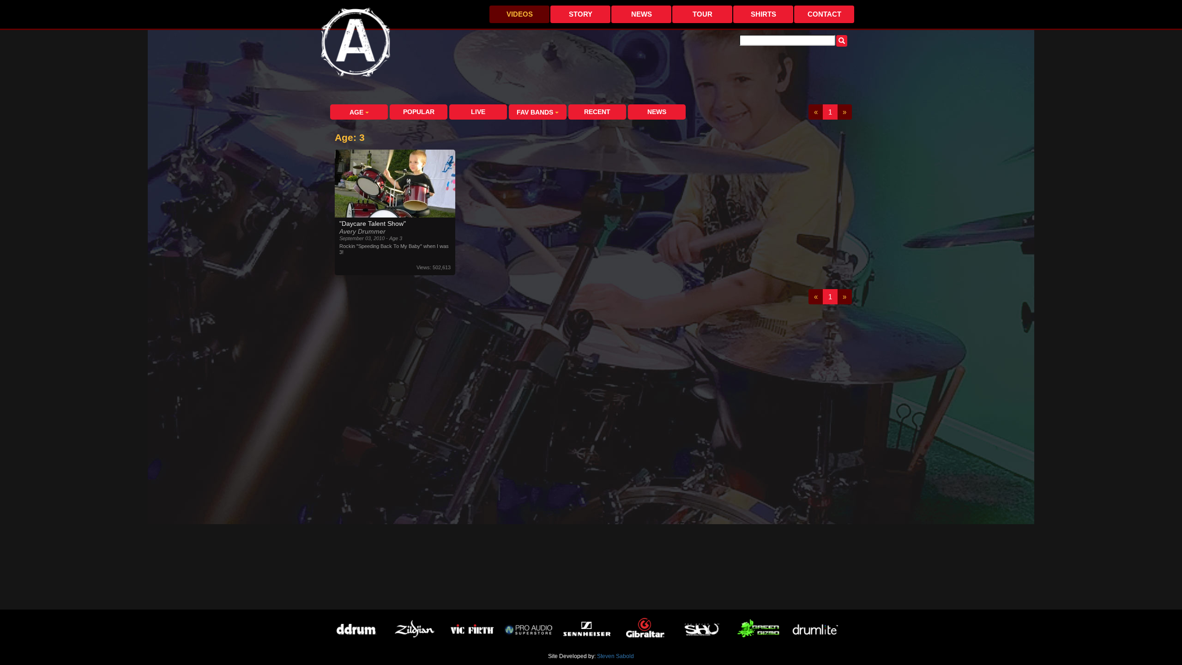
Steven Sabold (615, 656)
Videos (520, 14)
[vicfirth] (471, 630)
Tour (702, 14)
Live (478, 111)
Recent (597, 111)
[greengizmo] (760, 630)
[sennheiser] (587, 630)
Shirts (763, 14)
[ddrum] (356, 630)
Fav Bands (536, 112)
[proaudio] (529, 630)
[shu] (702, 630)
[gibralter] (644, 630)
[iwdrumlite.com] (817, 630)
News (641, 14)
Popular (418, 111)
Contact (824, 14)
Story (580, 14)
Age (357, 112)
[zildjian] (413, 630)
